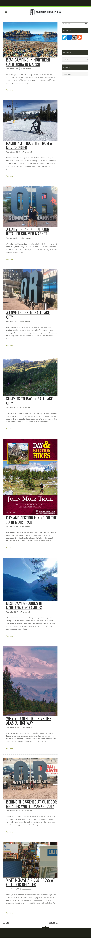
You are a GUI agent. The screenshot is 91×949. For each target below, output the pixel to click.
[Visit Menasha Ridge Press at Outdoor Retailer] (30, 860)
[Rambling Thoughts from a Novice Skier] (30, 120)
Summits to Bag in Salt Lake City (29, 401)
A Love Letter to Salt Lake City (28, 315)
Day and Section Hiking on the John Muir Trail (31, 520)
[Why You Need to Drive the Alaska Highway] (30, 681)
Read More (9, 90)
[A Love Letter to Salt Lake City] (30, 289)
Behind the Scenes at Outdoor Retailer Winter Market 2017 (31, 804)
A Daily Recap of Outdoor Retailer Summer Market (27, 231)
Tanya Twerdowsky (26, 69)
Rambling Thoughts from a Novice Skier (29, 145)
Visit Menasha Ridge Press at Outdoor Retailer (30, 882)
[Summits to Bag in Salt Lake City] (30, 375)
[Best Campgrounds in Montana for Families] (30, 579)
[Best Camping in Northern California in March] (30, 39)
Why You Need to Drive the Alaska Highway (28, 720)
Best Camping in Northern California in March (28, 62)
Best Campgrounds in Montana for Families (24, 605)
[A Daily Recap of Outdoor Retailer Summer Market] (30, 206)
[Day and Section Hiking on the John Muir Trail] (30, 477)
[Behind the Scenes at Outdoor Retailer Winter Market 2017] (30, 778)
